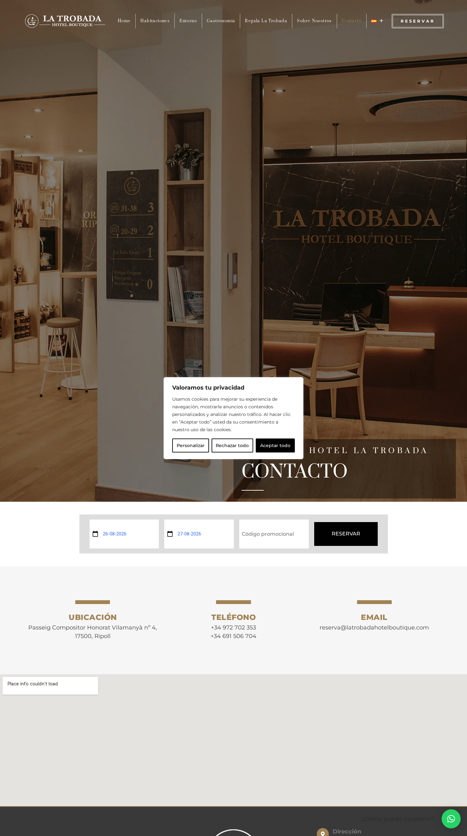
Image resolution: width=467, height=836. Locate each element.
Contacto (352, 21)
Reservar (346, 534)
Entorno (188, 21)
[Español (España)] (377, 21)
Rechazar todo (232, 445)
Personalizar (191, 445)
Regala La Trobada (266, 21)
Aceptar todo (275, 445)
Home (124, 21)
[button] (451, 818)
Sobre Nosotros (314, 21)
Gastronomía (221, 21)
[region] (233, 418)
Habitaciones (155, 21)
